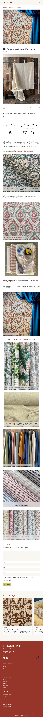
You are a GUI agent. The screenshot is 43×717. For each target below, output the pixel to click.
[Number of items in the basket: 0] (36, 2)
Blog (6, 7)
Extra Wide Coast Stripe (11, 502)
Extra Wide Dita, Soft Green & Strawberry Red (14, 237)
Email (4, 567)
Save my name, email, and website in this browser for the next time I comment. (19, 577)
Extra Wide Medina (28, 536)
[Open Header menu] (39, 2)
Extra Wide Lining (18, 278)
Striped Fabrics (8, 504)
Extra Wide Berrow (26, 464)
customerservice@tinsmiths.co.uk (10, 648)
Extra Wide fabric (31, 112)
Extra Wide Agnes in (8, 188)
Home (4, 7)
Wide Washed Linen (10, 423)
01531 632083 (6, 655)
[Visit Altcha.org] (15, 580)
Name (4, 562)
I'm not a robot (8, 580)
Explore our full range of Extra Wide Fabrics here (23, 151)
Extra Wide (24, 387)
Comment (5, 549)
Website (4, 572)
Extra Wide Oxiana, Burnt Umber (11, 333)
